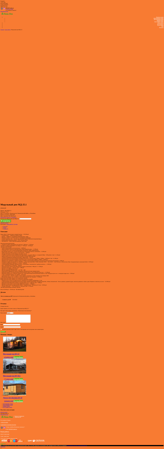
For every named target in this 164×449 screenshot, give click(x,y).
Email (2, 327)
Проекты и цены (159, 17)
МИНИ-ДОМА (160, 20)
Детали (4, 227)
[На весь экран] (3, 443)
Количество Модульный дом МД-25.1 (10, 218)
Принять (69, 445)
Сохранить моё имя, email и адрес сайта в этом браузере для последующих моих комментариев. (23, 329)
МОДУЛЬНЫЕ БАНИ (158, 19)
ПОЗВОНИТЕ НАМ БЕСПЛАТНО (8, 424)
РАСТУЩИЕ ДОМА (158, 21)
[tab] (83, 226)
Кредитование (160, 24)
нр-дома (15, 224)
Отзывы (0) (5, 228)
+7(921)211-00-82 (9, 9)
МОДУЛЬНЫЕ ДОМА (158, 18)
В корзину (5, 221)
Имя (2, 324)
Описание (5, 226)
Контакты (161, 27)
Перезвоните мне (4, 11)
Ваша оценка (4, 312)
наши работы (8, 29)
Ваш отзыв (3, 322)
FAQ (162, 26)
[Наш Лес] (7, 14)
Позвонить (3, 446)
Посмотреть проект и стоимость (8, 217)
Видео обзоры (160, 25)
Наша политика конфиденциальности (79, 445)
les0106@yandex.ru (10, 8)
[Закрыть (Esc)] (1, 443)
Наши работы (160, 22)
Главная (2, 29)
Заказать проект (4, 223)
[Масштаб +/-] (4, 443)
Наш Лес (13, 438)
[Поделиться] (2, 443)
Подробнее (18, 357)
